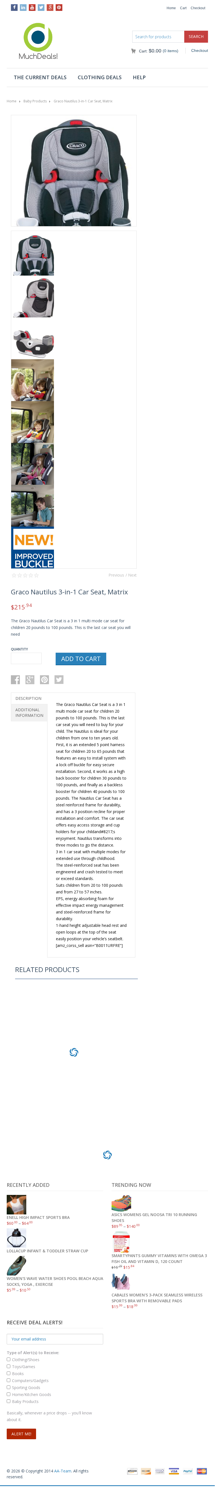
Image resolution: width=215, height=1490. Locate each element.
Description (28, 698)
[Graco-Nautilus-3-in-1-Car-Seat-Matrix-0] (73, 209)
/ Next (131, 575)
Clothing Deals (100, 77)
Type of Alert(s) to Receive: (33, 1352)
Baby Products (35, 101)
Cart (183, 8)
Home (171, 8)
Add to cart (81, 658)
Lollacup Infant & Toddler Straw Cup (74, 1101)
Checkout (198, 8)
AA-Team (62, 1471)
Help (139, 77)
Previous (116, 575)
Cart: (150, 51)
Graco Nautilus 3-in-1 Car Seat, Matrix (83, 101)
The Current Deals (40, 77)
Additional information (29, 712)
